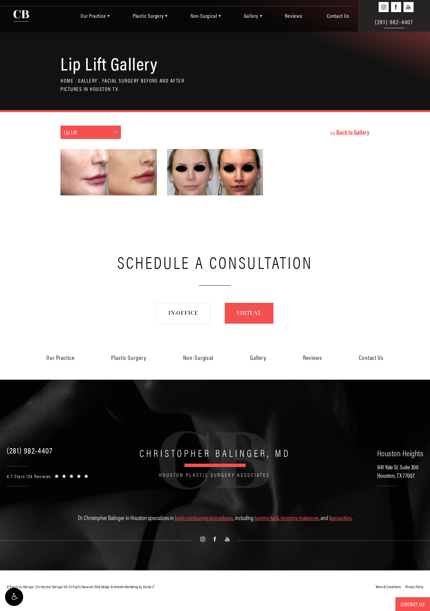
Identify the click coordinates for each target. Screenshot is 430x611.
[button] (14, 597)
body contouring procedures (204, 517)
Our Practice (93, 15)
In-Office (183, 313)
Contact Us (338, 15)
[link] (29, 450)
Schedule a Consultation (215, 261)
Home (67, 80)
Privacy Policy (414, 586)
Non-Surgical (203, 15)
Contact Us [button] (413, 604)
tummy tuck (267, 517)
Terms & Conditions (388, 586)
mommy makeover (300, 517)
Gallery (251, 15)
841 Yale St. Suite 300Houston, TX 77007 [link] (398, 471)
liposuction (340, 517)
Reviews (293, 15)
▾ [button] (109, 15)
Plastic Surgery (148, 15)
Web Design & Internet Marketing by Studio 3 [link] (124, 586)
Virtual (249, 313)
